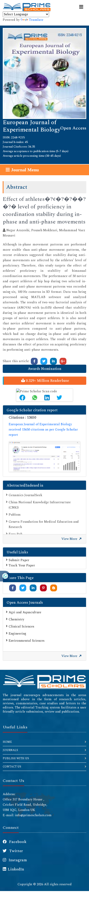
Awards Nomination (44, 369)
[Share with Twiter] (23, 588)
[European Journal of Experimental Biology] (44, 73)
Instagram (17, 860)
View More (69, 538)
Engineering (17, 633)
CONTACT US (12, 767)
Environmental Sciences (26, 640)
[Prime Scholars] (27, 7)
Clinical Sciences (21, 626)
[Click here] (34, 361)
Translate (36, 19)
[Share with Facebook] (12, 588)
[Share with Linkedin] (33, 588)
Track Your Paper (22, 565)
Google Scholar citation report (32, 410)
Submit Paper (19, 560)
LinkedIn (16, 869)
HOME (7, 742)
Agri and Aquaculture (25, 612)
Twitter (15, 851)
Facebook (17, 842)
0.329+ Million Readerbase (47, 380)
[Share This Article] (22, 397)
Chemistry (16, 619)
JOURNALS (10, 750)
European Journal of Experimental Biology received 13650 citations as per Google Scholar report (43, 429)
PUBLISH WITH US (16, 758)
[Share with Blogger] (54, 588)
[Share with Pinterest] (43, 588)
